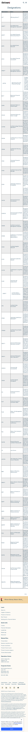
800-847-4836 (4, 675)
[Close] (21, 719)
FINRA (13, 698)
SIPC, (18, 698)
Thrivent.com (9, 708)
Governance (14, 682)
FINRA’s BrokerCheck (17, 708)
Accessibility (7, 684)
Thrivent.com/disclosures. (6, 701)
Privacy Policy (17, 723)
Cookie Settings (4, 682)
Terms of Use (14, 684)
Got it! (11, 729)
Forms (10, 682)
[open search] (23, 2)
